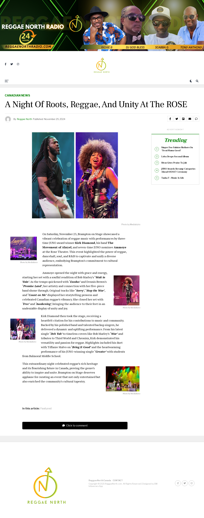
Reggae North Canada (100, 480)
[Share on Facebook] (170, 119)
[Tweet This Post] (177, 119)
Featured (45, 408)
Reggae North (24, 119)
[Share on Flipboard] (183, 119)
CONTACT (118, 480)
